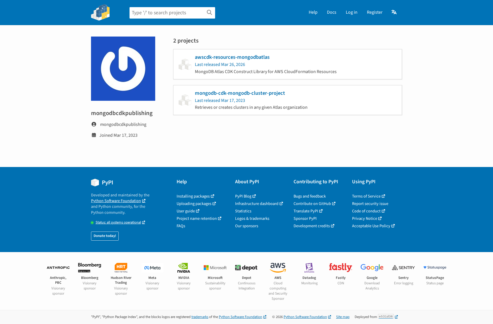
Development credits (312, 226)
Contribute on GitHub (312, 204)
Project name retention (197, 219)
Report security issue (370, 204)
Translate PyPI (306, 211)
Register (375, 12)
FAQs (181, 226)
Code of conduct (366, 211)
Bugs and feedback (310, 196)
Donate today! (105, 235)
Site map (342, 316)
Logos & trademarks (252, 219)
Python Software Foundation (116, 201)
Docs (331, 12)
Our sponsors (246, 226)
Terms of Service (366, 196)
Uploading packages (194, 204)
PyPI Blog (243, 196)
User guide (186, 211)
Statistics (243, 211)
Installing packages (193, 196)
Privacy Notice (364, 219)
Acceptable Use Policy (371, 226)
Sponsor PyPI (305, 219)
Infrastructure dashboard (256, 204)
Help (313, 12)
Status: (118, 222)
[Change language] (394, 12)
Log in (351, 12)
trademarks (199, 316)
